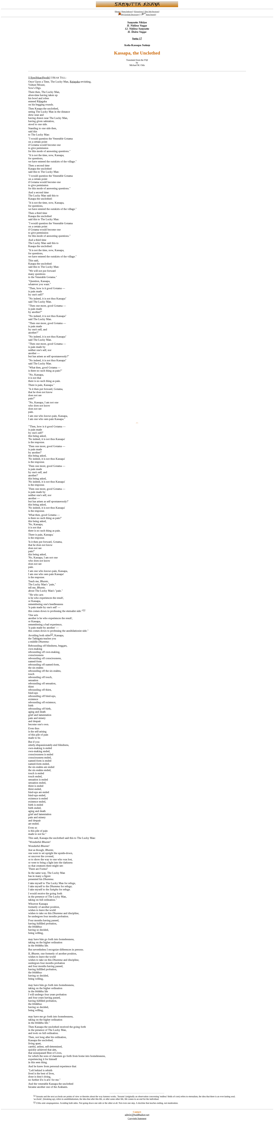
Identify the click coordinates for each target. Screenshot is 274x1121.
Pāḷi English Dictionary (130, 14)
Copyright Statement (137, 1118)
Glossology (138, 11)
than (39, 77)
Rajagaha (75, 81)
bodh (46, 77)
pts (33, 77)
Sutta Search (150, 14)
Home (117, 11)
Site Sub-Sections (152, 11)
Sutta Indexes (127, 11)
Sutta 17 (137, 38)
